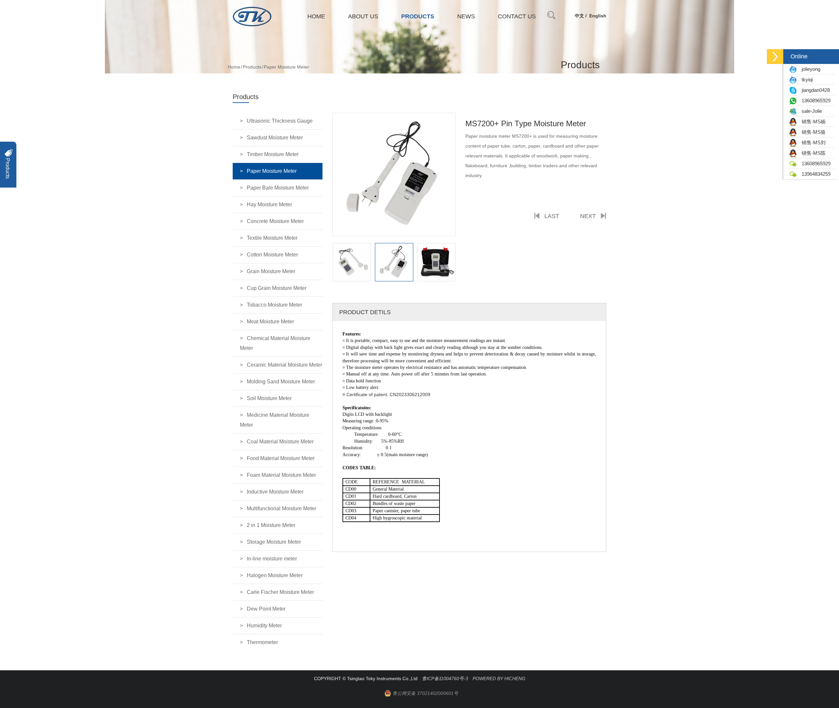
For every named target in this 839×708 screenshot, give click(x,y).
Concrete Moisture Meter (275, 221)
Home (234, 67)
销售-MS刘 (812, 142)
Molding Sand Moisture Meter (281, 381)
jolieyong (809, 69)
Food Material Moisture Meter (281, 458)
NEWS (466, 16)
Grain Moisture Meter (271, 271)
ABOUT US (363, 16)
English (597, 15)
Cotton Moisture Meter (272, 254)
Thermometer (262, 642)
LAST (551, 216)
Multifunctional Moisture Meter (281, 508)
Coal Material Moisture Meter (280, 441)
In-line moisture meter (272, 558)
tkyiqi (805, 79)
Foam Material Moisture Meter (281, 475)
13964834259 (814, 174)
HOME (316, 16)
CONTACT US (517, 16)
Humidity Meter (264, 625)
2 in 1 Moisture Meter (271, 525)
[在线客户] (775, 56)
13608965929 (814, 100)
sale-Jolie (810, 111)
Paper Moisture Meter (272, 171)
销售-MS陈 (812, 153)
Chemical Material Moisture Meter (275, 343)
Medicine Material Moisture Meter (274, 420)
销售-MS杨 (812, 121)
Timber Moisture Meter (273, 154)
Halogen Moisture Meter (274, 575)
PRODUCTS (417, 16)
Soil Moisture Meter (269, 398)
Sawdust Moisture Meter (275, 137)
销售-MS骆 (812, 132)
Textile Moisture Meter (272, 238)
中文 (579, 15)
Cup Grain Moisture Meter (276, 288)
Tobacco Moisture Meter (274, 305)
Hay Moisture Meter (269, 204)
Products (252, 67)
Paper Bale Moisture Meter (278, 188)
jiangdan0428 (814, 90)
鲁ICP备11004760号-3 (445, 678)
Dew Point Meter (266, 609)
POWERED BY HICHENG (499, 678)
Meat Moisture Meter (270, 321)
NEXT (588, 216)
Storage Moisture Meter (274, 542)
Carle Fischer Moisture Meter (280, 592)
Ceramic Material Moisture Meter (284, 365)
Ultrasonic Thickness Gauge (280, 121)
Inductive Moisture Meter (275, 492)
